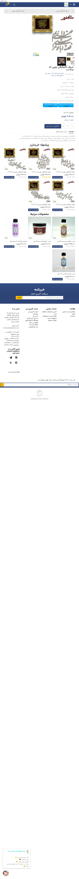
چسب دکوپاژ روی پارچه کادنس (66, 241)
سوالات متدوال (52, 320)
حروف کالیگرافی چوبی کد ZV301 (65, 172)
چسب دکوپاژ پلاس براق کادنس (42, 241)
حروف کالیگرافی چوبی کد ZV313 (17, 172)
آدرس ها (35, 316)
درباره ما (72, 316)
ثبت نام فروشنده (33, 327)
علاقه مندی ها (34, 325)
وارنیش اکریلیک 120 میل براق (18, 241)
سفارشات (35, 314)
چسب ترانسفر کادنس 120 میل (66, 274)
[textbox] (41, 385)
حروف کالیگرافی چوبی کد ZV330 (41, 204)
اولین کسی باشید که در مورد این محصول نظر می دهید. (54, 74)
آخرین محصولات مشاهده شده (49, 313)
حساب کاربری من (33, 312)
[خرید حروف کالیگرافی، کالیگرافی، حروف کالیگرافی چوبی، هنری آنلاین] (63, 158)
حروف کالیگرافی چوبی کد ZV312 (65, 204)
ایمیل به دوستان (69, 120)
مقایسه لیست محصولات (49, 316)
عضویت (19, 297)
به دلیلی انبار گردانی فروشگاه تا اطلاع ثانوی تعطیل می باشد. (31, 320)
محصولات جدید (52, 318)
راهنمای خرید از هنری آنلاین (69, 313)
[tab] (71, 132)
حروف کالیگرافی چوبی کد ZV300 (41, 172)
